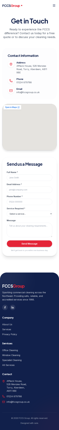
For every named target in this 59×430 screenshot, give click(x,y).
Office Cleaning (10, 350)
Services (6, 329)
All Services (8, 365)
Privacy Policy (9, 334)
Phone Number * (15, 196)
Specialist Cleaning (12, 360)
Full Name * (12, 172)
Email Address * (14, 184)
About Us (7, 324)
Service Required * (16, 208)
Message (11, 220)
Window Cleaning (11, 355)
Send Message (29, 243)
